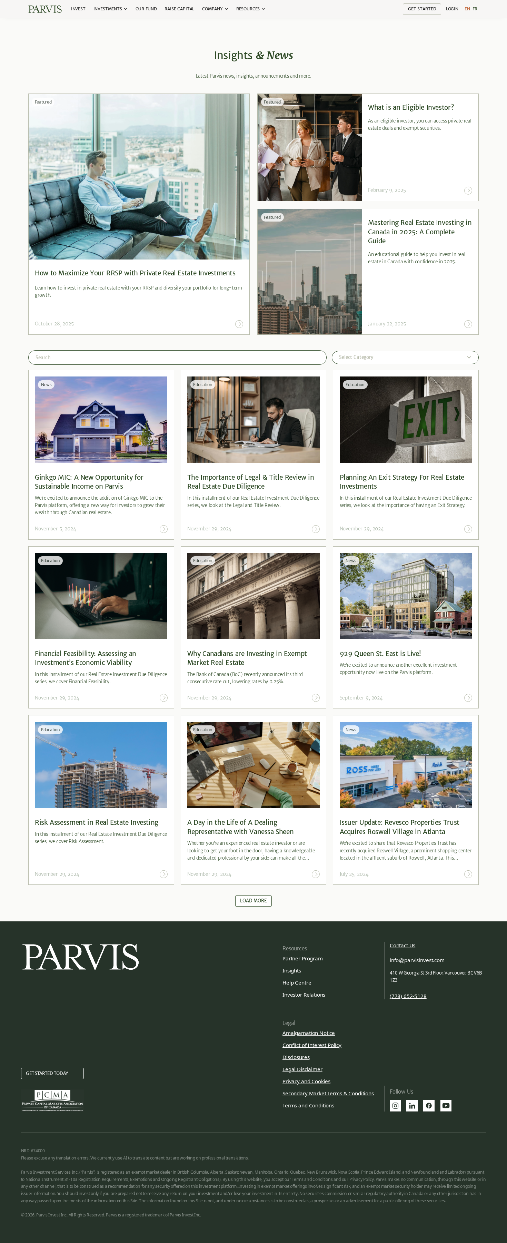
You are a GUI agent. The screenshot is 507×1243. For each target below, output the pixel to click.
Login (452, 8)
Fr (475, 8)
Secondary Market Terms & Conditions (328, 1093)
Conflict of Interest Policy (311, 1044)
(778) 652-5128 (408, 996)
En (467, 8)
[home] (45, 8)
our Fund (146, 8)
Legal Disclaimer (302, 1069)
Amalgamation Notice (308, 1032)
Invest (78, 8)
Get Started (422, 8)
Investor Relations (303, 994)
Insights (291, 970)
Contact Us (402, 945)
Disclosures (295, 1057)
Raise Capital (179, 8)
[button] (110, 9)
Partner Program (302, 958)
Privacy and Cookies (306, 1081)
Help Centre (296, 982)
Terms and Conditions (308, 1105)
